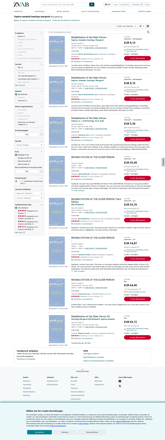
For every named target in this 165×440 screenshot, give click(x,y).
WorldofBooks (83, 219)
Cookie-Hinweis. (83, 423)
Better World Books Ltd (87, 54)
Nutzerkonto (125, 4)
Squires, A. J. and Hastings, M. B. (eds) (87, 121)
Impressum (74, 388)
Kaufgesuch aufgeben (26, 359)
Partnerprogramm (52, 384)
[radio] (16, 101)
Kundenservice (99, 384)
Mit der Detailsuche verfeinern (67, 20)
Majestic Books (84, 333)
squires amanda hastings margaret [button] (36, 20)
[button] (41, 134)
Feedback (163, 161)
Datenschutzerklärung (78, 391)
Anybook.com (83, 135)
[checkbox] (16, 36)
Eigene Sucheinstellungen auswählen (98, 361)
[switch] (17, 181)
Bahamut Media (84, 255)
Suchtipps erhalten (91, 353)
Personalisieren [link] (92, 432)
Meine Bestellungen (29, 391)
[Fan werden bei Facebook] (120, 381)
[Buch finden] (91, 4)
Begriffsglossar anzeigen (93, 357)
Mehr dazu (19, 85)
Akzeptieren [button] (39, 432)
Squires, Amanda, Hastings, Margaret (87, 40)
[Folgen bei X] (120, 386)
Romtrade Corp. (84, 294)
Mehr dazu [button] (19, 232)
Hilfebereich (98, 381)
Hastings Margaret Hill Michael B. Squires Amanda (93, 319)
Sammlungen (39, 11)
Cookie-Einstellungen (122, 421)
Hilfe (147, 4)
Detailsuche (18, 11)
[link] (148, 26)
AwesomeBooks (84, 174)
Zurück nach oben (82, 371)
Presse (73, 384)
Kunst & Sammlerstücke (90, 11)
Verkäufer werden (144, 11)
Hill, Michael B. (77, 204)
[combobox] (65, 4)
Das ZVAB (74, 381)
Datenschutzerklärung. (58, 426)
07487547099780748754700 (96, 48)
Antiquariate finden (118, 11)
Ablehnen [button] (65, 432)
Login (115, 4)
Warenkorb (26, 395)
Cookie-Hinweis (76, 399)
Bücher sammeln (63, 11)
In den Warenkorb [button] (137, 58)
